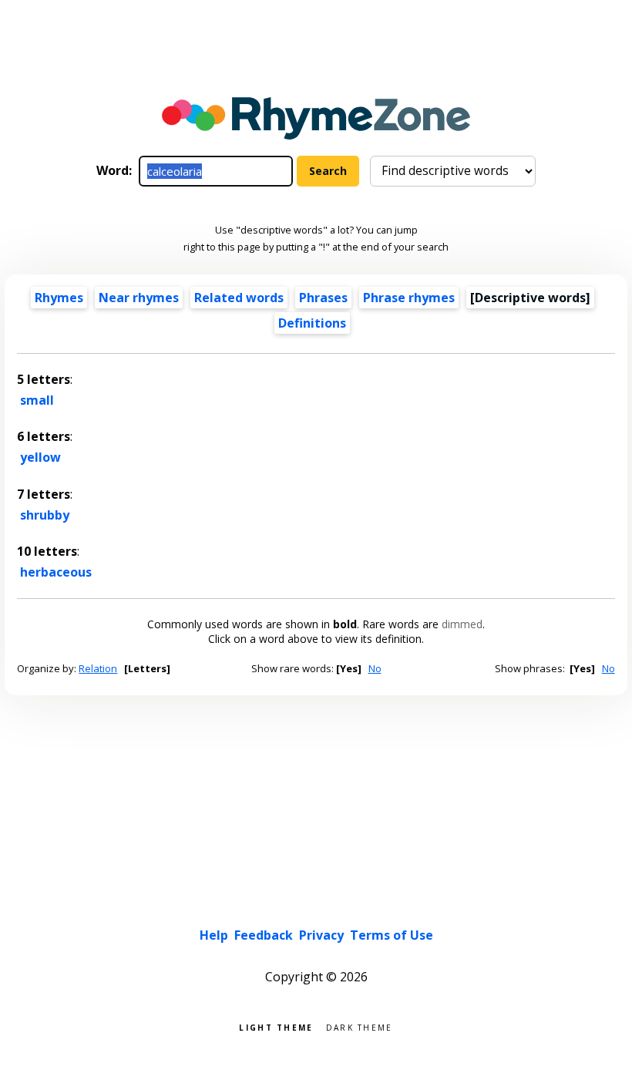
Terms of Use (391, 935)
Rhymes (59, 297)
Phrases (323, 297)
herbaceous (56, 572)
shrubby (44, 514)
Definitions (312, 323)
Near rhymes (139, 297)
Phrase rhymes (409, 297)
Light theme (276, 1026)
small (37, 400)
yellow (40, 457)
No (375, 668)
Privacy (321, 935)
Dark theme (359, 1026)
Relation (98, 668)
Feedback (263, 935)
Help (214, 935)
